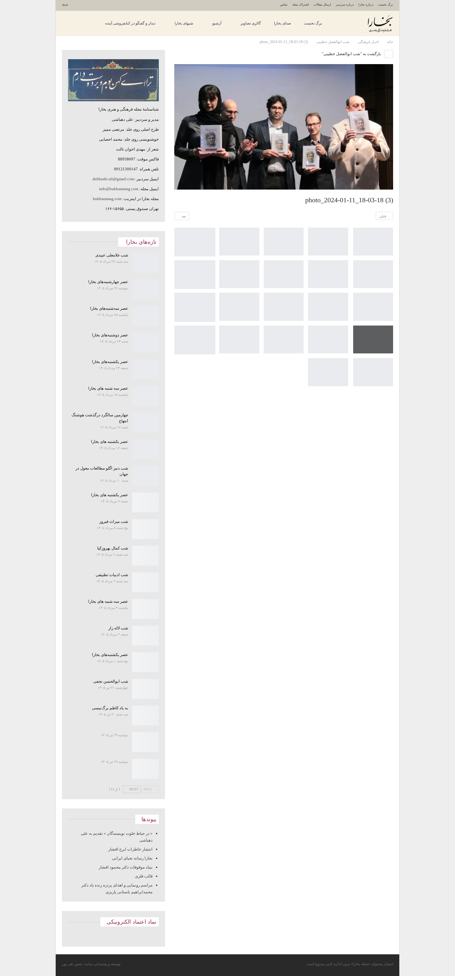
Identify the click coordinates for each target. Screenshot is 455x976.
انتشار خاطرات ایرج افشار (130, 849)
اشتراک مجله (300, 4)
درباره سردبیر (345, 4)
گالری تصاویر (250, 23)
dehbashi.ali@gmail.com (113, 179)
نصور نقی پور (72, 964)
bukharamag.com (107, 198)
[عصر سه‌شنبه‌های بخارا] (145, 316)
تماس (284, 4)
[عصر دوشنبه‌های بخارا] (145, 342)
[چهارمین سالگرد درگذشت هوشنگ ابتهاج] (145, 422)
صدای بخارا (282, 23)
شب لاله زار (118, 628)
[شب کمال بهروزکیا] (145, 556)
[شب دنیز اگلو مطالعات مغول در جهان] (145, 476)
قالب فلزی (144, 876)
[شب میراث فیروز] (145, 529)
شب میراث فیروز (113, 521)
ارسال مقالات (322, 4)
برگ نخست (385, 4)
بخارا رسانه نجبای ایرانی (132, 858)
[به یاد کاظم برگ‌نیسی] (145, 715)
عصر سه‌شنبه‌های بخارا (109, 308)
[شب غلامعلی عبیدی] (145, 263)
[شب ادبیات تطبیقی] (145, 582)
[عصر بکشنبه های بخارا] (145, 449)
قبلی (383, 216)
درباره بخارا (365, 4)
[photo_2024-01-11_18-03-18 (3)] (373, 242)
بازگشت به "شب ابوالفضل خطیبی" (352, 53)
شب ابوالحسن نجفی (110, 681)
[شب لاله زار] (145, 636)
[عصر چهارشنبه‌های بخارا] (145, 289)
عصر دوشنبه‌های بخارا (110, 335)
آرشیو (216, 23)
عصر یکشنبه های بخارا (109, 494)
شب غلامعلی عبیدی (111, 255)
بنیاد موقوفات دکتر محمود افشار (126, 867)
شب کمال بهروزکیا (112, 548)
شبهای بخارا (184, 23)
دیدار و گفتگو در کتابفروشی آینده (130, 23)
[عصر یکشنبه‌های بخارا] (145, 369)
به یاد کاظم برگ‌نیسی (110, 708)
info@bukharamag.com (118, 188)
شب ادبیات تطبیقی (112, 574)
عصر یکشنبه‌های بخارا (110, 361)
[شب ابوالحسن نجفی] (145, 689)
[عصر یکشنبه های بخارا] (145, 502)
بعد (183, 216)
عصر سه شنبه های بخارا (108, 388)
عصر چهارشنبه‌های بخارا (108, 281)
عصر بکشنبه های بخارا (109, 441)
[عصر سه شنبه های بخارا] (145, 396)
